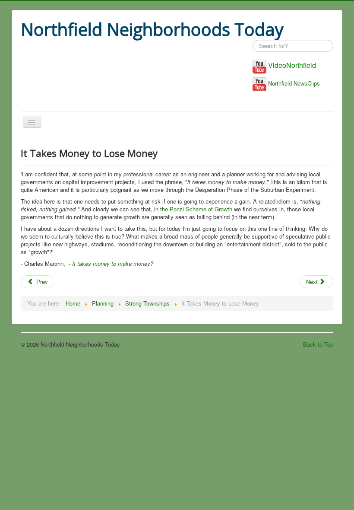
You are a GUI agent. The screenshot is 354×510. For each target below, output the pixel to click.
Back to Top (318, 344)
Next (312, 281)
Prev (41, 281)
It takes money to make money (111, 263)
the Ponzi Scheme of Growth (196, 209)
